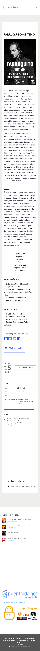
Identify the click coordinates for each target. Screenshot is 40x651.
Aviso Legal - (7, 640)
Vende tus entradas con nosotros (20, 647)
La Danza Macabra (12, 532)
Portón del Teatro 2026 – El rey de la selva (19, 526)
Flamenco (20, 399)
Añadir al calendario (16, 348)
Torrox (19, 403)
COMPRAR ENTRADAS (25, 367)
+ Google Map (11, 425)
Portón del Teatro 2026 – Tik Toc (16, 538)
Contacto (20, 644)
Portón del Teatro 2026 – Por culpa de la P (19, 519)
